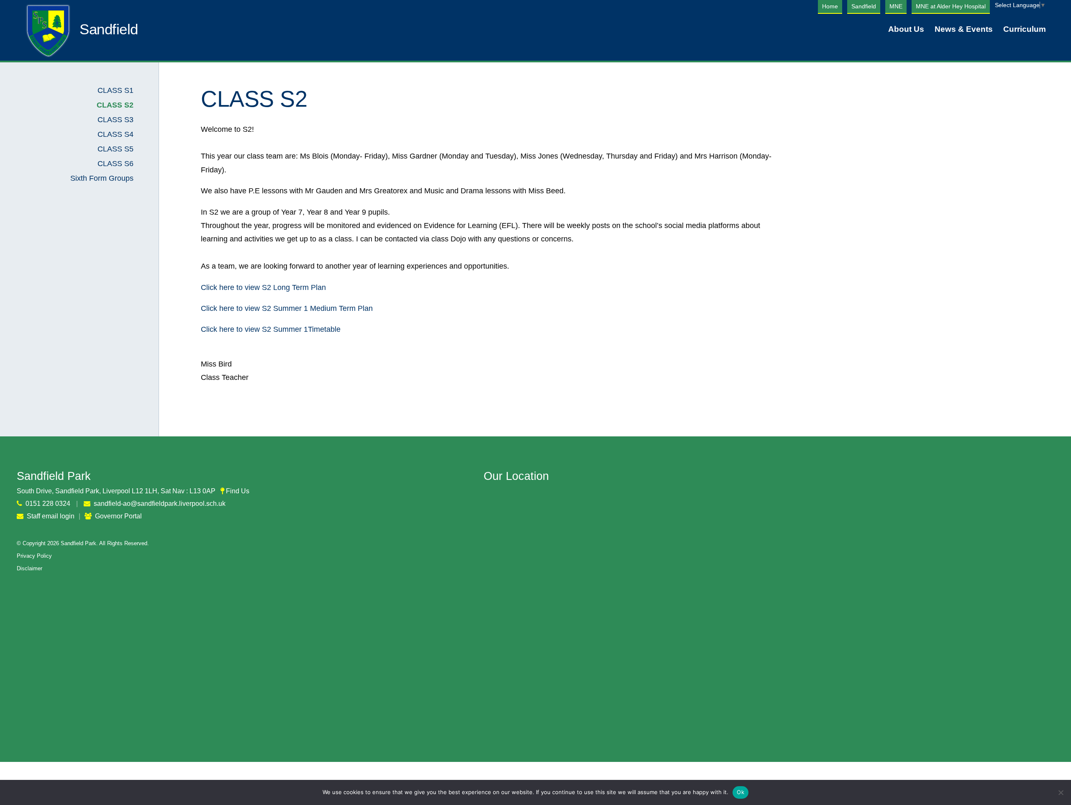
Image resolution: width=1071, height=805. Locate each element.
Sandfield (863, 6)
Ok (740, 792)
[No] (1060, 792)
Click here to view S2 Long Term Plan (263, 287)
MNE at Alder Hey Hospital (951, 6)
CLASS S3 (115, 119)
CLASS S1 (115, 90)
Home (830, 6)
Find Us (237, 491)
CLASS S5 (115, 149)
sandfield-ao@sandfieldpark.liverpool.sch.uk (159, 503)
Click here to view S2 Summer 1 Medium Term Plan (287, 308)
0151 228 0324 (48, 503)
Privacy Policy (34, 556)
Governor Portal (118, 516)
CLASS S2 (115, 105)
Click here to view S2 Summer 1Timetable (271, 329)
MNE (895, 6)
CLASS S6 (115, 163)
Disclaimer (29, 568)
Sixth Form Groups (101, 178)
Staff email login (50, 516)
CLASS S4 (115, 134)
